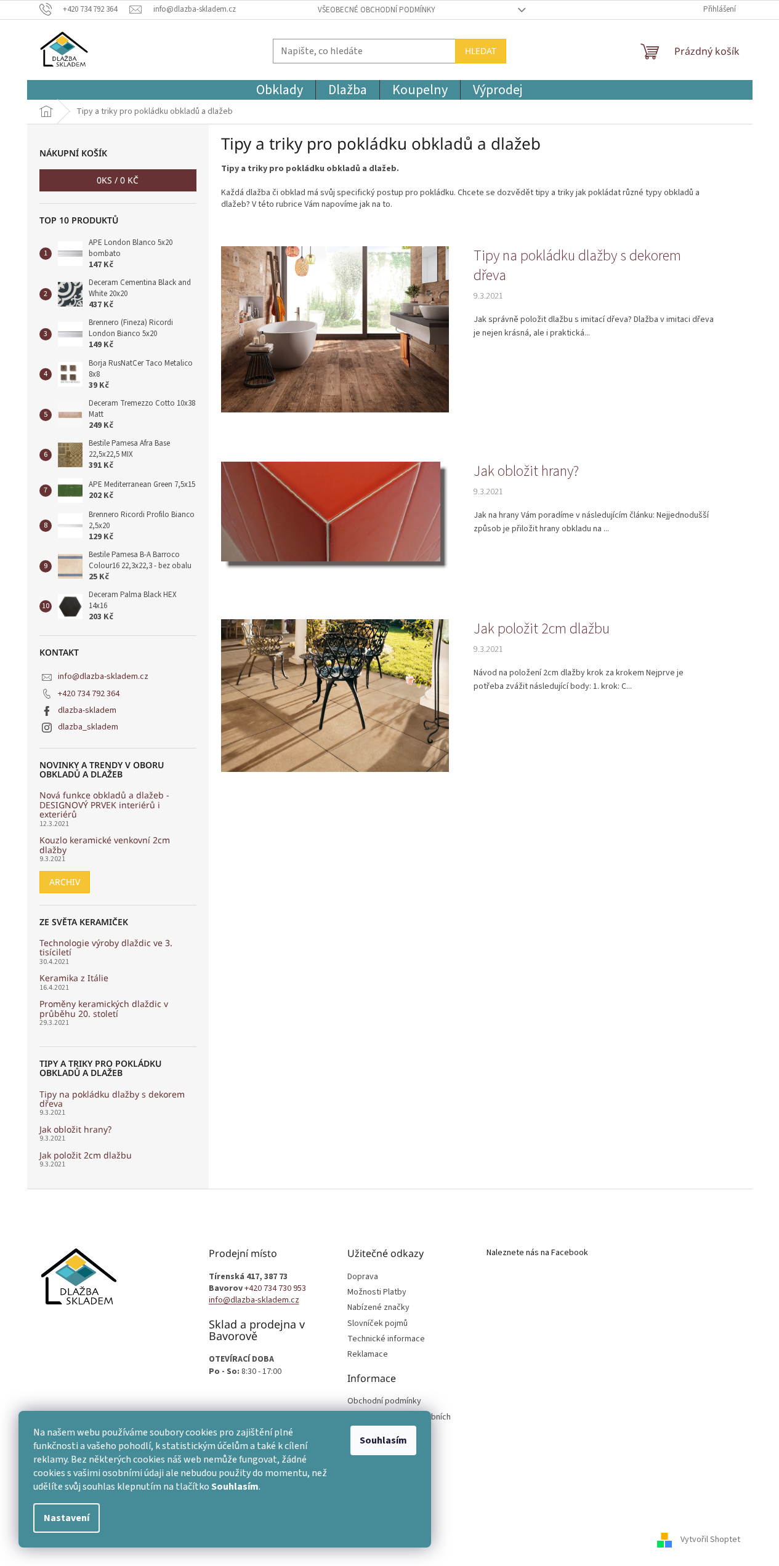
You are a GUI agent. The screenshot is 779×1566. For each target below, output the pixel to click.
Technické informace (386, 1339)
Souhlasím (383, 1440)
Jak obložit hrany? (75, 1129)
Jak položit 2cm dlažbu (85, 1155)
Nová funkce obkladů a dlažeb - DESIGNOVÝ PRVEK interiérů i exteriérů (104, 804)
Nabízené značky (378, 1308)
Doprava (362, 1277)
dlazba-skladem (87, 710)
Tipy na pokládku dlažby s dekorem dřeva (112, 1099)
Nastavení (66, 1518)
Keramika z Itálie (73, 977)
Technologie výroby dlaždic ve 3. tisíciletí (105, 947)
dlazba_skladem (88, 727)
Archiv (64, 882)
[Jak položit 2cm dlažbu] (335, 695)
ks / (118, 180)
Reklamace (367, 1354)
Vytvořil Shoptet (710, 1539)
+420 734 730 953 (275, 1289)
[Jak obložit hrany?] (335, 515)
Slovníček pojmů (377, 1324)
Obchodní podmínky (384, 1401)
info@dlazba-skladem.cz (103, 676)
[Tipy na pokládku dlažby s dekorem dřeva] (335, 329)
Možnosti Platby (376, 1292)
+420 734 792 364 (88, 694)
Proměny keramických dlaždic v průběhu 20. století (103, 1008)
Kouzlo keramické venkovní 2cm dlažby (104, 844)
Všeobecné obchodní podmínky (376, 9)
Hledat (480, 51)
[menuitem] (279, 90)
